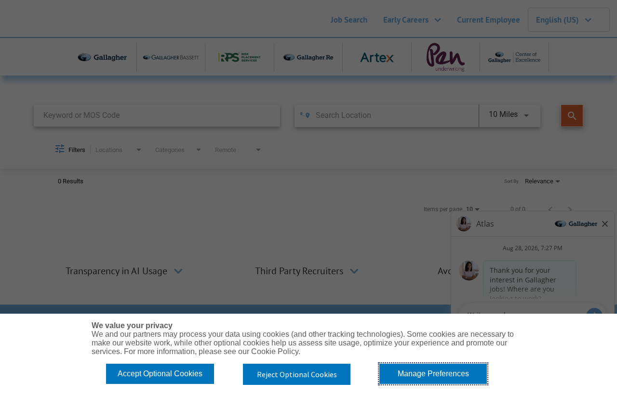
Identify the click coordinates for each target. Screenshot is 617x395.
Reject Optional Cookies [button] (297, 374)
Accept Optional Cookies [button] (160, 374)
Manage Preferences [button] (433, 374)
